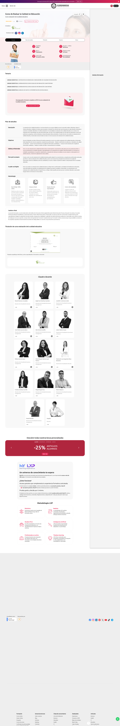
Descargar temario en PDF (40, 368)
